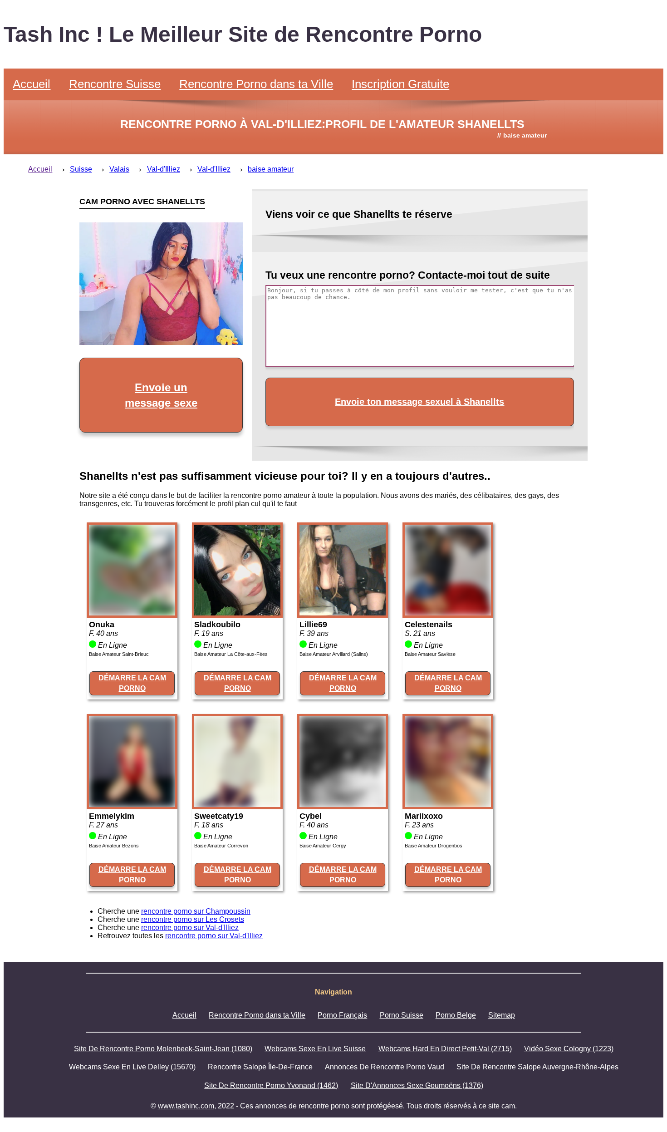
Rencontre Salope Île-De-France (260, 1067)
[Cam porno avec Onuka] (132, 613)
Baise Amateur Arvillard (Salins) (333, 654)
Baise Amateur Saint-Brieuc (119, 654)
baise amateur (271, 169)
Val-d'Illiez (163, 169)
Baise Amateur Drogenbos (433, 845)
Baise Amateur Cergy (322, 845)
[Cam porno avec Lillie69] (342, 613)
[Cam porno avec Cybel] (342, 804)
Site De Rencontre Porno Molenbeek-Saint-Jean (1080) (163, 1049)
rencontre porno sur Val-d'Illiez (190, 927)
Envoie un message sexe (161, 395)
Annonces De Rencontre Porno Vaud (384, 1067)
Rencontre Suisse (115, 84)
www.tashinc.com (186, 1106)
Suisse (81, 169)
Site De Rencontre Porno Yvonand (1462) (271, 1085)
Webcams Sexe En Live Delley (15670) (132, 1067)
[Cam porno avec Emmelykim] (132, 804)
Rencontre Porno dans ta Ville (256, 84)
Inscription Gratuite (400, 84)
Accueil (31, 84)
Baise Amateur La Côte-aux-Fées (231, 654)
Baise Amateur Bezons (114, 845)
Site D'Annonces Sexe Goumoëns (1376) (417, 1085)
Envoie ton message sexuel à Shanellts (419, 402)
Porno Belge (456, 1015)
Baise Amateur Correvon (221, 845)
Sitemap (501, 1015)
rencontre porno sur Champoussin (195, 911)
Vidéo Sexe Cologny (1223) (568, 1049)
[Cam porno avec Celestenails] (448, 613)
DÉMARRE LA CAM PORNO (132, 683)
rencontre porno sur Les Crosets (192, 919)
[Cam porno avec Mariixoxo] (448, 804)
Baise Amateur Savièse (430, 654)
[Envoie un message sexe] (161, 342)
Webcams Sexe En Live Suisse (315, 1049)
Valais (119, 169)
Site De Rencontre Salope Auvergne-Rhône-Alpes (537, 1067)
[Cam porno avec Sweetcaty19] (237, 804)
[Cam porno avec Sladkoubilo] (237, 613)
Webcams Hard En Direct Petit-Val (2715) (445, 1049)
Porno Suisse (401, 1015)
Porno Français (342, 1015)
